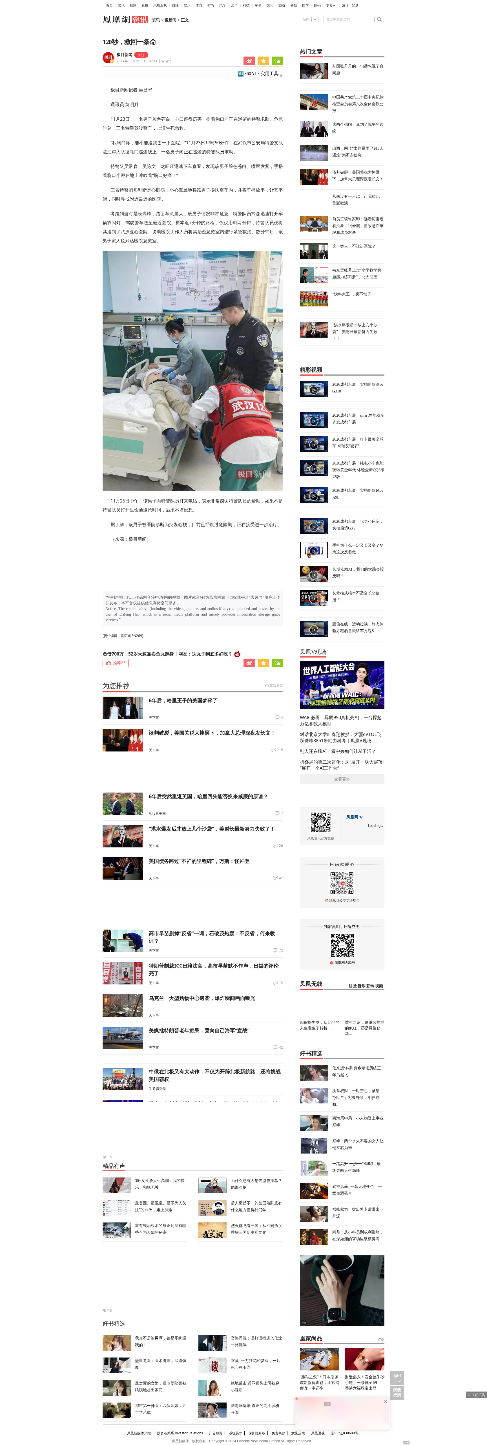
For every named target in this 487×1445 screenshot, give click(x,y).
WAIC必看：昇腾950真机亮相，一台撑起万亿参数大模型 (341, 720)
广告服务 (216, 1433)
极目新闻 (124, 55)
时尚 (210, 5)
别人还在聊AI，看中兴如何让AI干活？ (338, 751)
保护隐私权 (257, 1433)
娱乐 (187, 5)
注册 (345, 5)
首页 (109, 5)
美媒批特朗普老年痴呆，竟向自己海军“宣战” (199, 1030)
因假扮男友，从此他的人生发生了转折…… (319, 1025)
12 (281, 982)
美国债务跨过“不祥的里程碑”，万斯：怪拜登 (199, 861)
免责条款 (278, 1433)
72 (281, 950)
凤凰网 (352, 817)
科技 (246, 5)
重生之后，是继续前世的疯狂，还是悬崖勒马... (364, 1028)
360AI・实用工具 (261, 73)
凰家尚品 (311, 1338)
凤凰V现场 (313, 652)
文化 (270, 5)
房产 (234, 5)
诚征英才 (235, 1433)
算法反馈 (276, 685)
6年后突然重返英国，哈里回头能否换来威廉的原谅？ (208, 796)
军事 (258, 5)
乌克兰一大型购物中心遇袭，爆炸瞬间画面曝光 (202, 998)
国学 (305, 5)
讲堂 (353, 986)
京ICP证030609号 (344, 1433)
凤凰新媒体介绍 (139, 1433)
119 (280, 750)
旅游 (281, 5)
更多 (329, 6)
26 (281, 845)
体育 (199, 5)
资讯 (121, 5)
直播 (144, 5)
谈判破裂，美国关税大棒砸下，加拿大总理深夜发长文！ (212, 732)
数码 (317, 5)
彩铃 (370, 986)
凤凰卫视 (160, 5)
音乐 (362, 986)
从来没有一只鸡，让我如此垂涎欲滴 (356, 200)
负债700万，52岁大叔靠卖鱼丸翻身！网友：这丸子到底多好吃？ (168, 654)
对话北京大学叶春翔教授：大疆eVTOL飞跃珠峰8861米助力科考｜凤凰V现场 (340, 737)
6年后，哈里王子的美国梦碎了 (183, 700)
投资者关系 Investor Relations (180, 1433)
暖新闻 (170, 20)
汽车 (222, 5)
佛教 (293, 5)
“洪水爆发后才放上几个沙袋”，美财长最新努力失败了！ (212, 828)
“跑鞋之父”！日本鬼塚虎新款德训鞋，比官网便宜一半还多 (319, 1382)
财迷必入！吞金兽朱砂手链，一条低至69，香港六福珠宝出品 (364, 1382)
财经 (175, 5)
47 (281, 878)
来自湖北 (144, 61)
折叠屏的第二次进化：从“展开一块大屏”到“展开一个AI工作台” (342, 765)
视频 (133, 5)
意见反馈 (298, 1433)
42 (281, 1047)
